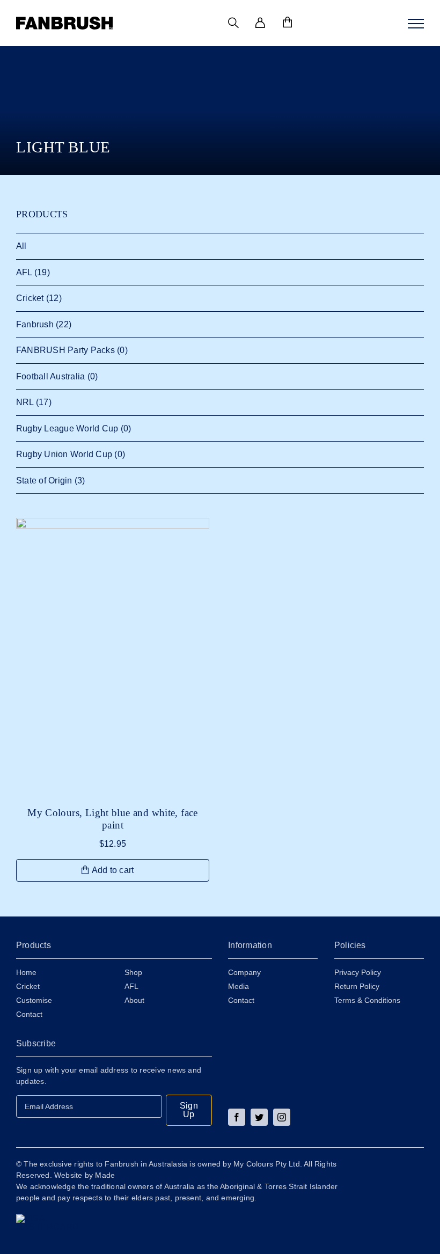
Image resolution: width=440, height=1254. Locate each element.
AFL (24, 272)
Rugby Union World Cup (64, 454)
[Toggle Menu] (415, 23)
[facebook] (236, 1117)
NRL (25, 402)
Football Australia (50, 376)
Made (105, 1175)
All (21, 246)
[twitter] (259, 1117)
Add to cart (113, 870)
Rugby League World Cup (67, 428)
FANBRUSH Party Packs (65, 350)
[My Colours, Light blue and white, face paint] (112, 656)
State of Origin (44, 480)
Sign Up (189, 1110)
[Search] (233, 23)
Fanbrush (35, 324)
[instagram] (281, 1117)
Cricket (30, 298)
